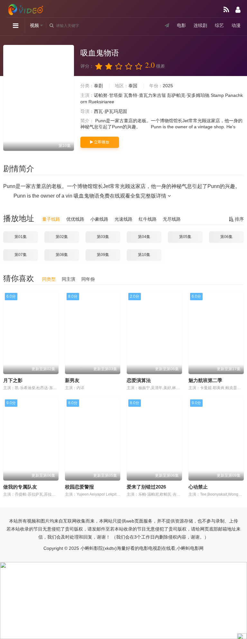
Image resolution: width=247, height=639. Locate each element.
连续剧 (200, 25)
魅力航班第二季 (205, 380)
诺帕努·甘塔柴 (108, 95)
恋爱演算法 (139, 380)
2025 (168, 85)
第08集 (62, 254)
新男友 (72, 380)
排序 (238, 219)
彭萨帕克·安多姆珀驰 (188, 95)
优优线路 (75, 219)
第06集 (226, 236)
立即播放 (101, 142)
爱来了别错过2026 (146, 487)
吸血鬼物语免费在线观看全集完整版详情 (121, 196)
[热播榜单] (226, 10)
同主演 (68, 279)
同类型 (49, 279)
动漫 (236, 25)
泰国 (132, 85)
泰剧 (98, 85)
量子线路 (51, 219)
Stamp (217, 95)
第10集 (144, 254)
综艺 (219, 25)
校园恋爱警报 (79, 487)
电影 (181, 25)
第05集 (185, 236)
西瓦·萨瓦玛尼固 (110, 111)
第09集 (103, 254)
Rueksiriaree (101, 101)
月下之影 (13, 380)
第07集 (20, 254)
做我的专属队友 (20, 487)
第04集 (144, 236)
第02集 (62, 236)
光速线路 (123, 219)
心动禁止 (198, 487)
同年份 (88, 279)
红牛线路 (148, 219)
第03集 (103, 236)
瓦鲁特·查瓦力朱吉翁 (145, 95)
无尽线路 (172, 219)
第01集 (20, 236)
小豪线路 (99, 219)
